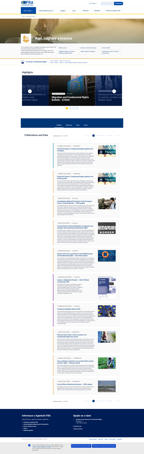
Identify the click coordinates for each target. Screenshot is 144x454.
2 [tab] (70, 108)
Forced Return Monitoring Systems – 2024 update (74, 384)
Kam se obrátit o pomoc (29, 426)
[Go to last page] (118, 135)
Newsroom (86, 10)
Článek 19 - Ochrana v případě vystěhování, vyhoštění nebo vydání (73, 62)
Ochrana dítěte (106, 48)
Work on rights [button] (27, 10)
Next (114, 91)
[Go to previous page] (88, 135)
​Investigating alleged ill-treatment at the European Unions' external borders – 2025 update (74, 202)
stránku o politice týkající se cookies (41, 446)
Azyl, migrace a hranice (30, 16)
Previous (30, 91)
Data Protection (112, 439)
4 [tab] (77, 108)
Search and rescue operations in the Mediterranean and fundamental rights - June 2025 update (75, 255)
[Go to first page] (86, 135)
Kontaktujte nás (77, 426)
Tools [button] (73, 10)
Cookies (106, 439)
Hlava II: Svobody (54, 60)
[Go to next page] (116, 135)
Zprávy (25, 428)
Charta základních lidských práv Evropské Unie (35, 424)
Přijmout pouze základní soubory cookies (104, 446)
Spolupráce (97, 10)
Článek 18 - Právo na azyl (65, 60)
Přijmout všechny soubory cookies (81, 446)
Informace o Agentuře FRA (113, 10)
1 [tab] (67, 108)
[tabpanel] (72, 90)
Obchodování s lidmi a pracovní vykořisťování (110, 52)
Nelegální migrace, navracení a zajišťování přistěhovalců (67, 52)
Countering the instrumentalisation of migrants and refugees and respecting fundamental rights (75, 227)
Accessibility (119, 439)
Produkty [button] (62, 10)
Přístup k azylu (63, 48)
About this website (93, 439)
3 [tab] (74, 108)
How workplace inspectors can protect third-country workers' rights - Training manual (75, 362)
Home (23, 16)
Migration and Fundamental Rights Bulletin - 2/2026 (70, 98)
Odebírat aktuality (28, 430)
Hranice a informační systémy (88, 48)
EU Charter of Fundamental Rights (36, 62)
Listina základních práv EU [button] (46, 10)
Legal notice (100, 439)
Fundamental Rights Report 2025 (68, 309)
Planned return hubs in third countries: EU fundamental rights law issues (71, 336)
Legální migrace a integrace (87, 51)
